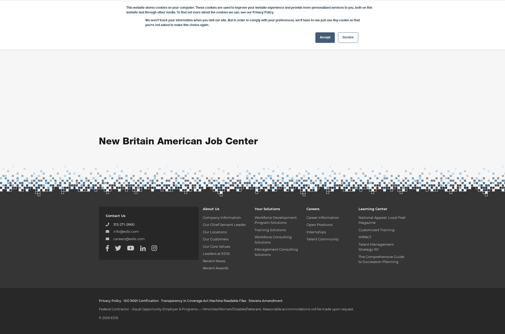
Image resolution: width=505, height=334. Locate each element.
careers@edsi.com (129, 239)
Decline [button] (348, 37)
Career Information (322, 217)
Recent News (214, 261)
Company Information (222, 217)
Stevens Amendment (265, 301)
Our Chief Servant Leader (224, 224)
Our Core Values (216, 246)
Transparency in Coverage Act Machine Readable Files (203, 301)
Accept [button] (325, 37)
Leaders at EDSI (216, 253)
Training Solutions (270, 230)
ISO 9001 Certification (141, 301)
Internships (316, 232)
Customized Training (376, 230)
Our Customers (216, 239)
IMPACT (364, 237)
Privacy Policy (110, 301)
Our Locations (215, 232)
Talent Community (322, 239)
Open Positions (319, 224)
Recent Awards (215, 268)
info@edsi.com (126, 231)
